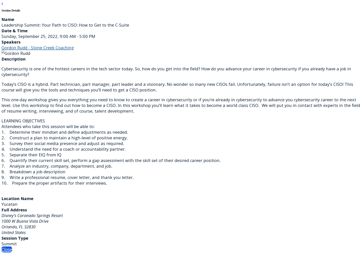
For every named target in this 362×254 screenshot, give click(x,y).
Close (7, 249)
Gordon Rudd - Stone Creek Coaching (38, 47)
